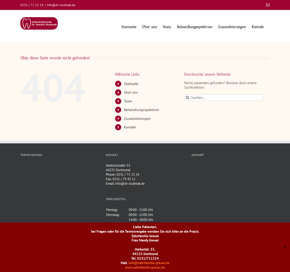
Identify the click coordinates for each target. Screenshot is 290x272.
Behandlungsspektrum (141, 109)
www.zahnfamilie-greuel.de (145, 267)
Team (128, 101)
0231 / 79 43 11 (124, 179)
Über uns (131, 92)
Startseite (131, 83)
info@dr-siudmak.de (61, 5)
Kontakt (130, 127)
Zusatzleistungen (137, 118)
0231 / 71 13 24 (127, 174)
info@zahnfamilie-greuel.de (148, 263)
